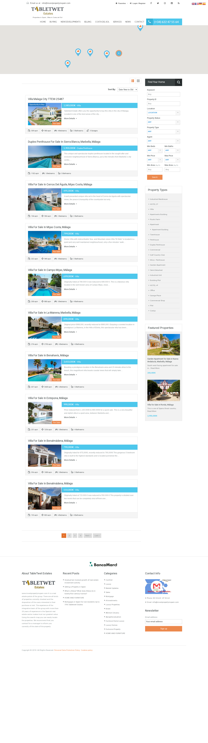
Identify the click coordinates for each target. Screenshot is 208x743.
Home (43, 22)
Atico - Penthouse (157, 260)
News (128, 22)
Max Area (171, 165)
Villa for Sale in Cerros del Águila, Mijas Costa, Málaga (60, 184)
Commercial (155, 250)
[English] (193, 4)
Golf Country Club (157, 255)
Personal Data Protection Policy (67, 650)
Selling (87, 22)
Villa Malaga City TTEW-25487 (46, 99)
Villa (152, 209)
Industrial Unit (156, 275)
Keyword (151, 90)
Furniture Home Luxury (115, 621)
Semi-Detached (156, 270)
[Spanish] (204, 4)
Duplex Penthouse (157, 245)
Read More (155, 368)
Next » (87, 536)
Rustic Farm (155, 219)
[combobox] (163, 113)
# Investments (111, 600)
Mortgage (110, 596)
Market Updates (112, 588)
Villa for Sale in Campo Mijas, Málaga (50, 270)
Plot (151, 305)
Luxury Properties (113, 605)
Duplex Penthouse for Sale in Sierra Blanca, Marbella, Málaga (64, 141)
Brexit (108, 609)
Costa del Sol (102, 22)
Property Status (153, 118)
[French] (197, 4)
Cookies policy (87, 650)
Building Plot (155, 280)
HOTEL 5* (154, 204)
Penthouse (154, 240)
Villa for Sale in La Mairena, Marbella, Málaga (54, 312)
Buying (53, 22)
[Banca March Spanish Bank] (103, 564)
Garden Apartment (157, 265)
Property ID (151, 99)
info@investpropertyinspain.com (56, 3)
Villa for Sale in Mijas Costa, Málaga (49, 227)
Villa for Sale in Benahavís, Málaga (48, 355)
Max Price (169, 156)
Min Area (153, 165)
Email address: (151, 617)
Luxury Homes (111, 625)
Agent (149, 137)
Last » (97, 536)
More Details (70, 118)
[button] (140, 27)
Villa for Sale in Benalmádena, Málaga (50, 440)
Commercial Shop (157, 300)
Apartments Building (158, 214)
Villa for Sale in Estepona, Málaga (48, 398)
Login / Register (139, 3)
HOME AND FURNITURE (74, 598)
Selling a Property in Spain (75, 587)
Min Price (151, 156)
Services (117, 22)
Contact (139, 22)
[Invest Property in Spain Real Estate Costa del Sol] (47, 11)
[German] (200, 4)
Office (152, 290)
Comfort (109, 580)
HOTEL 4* (154, 285)
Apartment (154, 224)
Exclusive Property (113, 629)
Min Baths (169, 146)
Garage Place (155, 295)
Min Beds (151, 146)
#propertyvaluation (113, 617)
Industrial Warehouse (158, 199)
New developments (70, 22)
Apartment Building (160, 230)
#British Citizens (112, 613)
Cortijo (153, 311)
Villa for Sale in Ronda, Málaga (160, 405)
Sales (108, 592)
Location (151, 108)
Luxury (108, 584)
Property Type (153, 127)
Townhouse (155, 235)
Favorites (122, 3)
